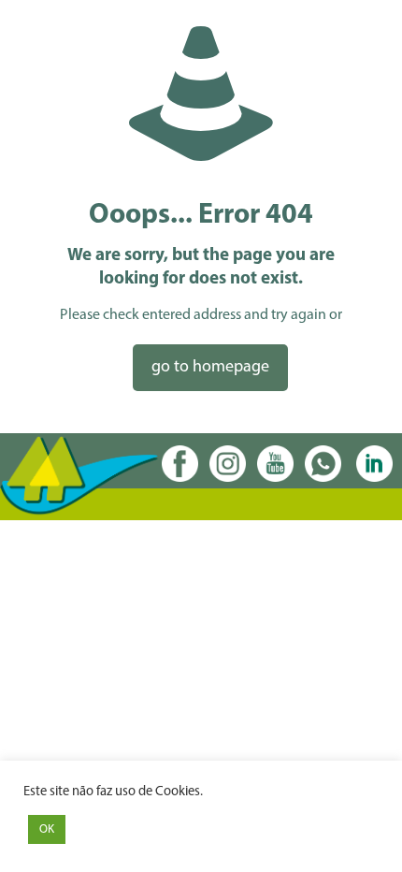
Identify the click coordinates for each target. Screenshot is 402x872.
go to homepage (210, 367)
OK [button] (46, 829)
